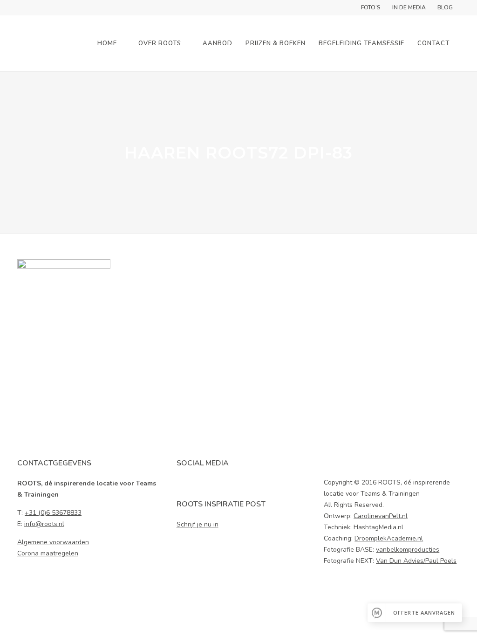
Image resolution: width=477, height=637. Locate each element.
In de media (409, 7)
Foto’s (371, 7)
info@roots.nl (44, 523)
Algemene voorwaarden (53, 542)
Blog (445, 7)
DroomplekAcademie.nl (388, 538)
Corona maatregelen (47, 553)
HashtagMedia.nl (378, 527)
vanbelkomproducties (407, 549)
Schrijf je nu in (197, 524)
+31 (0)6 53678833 (53, 512)
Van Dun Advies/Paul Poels (416, 560)
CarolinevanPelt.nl (381, 516)
